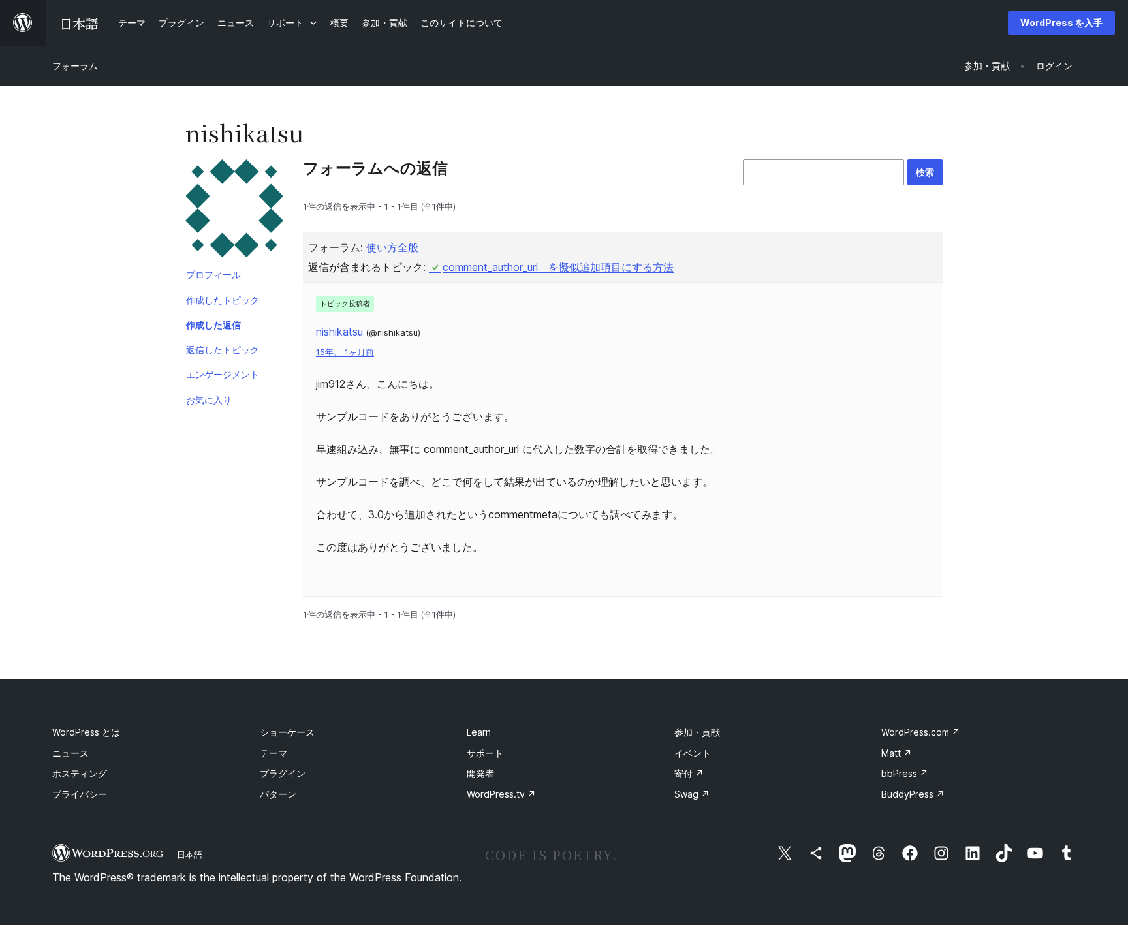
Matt (896, 753)
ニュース (70, 753)
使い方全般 (392, 247)
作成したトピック (222, 300)
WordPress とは (86, 732)
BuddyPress (913, 794)
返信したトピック (222, 349)
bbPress (904, 773)
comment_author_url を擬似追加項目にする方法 (558, 267)
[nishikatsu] (234, 210)
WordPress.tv (501, 794)
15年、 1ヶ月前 (345, 352)
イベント (692, 753)
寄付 (689, 773)
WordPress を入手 (1061, 22)
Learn (479, 732)
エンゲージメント (222, 374)
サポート (485, 753)
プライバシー (79, 794)
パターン (278, 794)
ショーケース (287, 732)
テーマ (273, 753)
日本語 (189, 854)
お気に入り (209, 399)
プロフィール (213, 274)
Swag (692, 794)
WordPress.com (920, 732)
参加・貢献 (697, 732)
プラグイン (283, 773)
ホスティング (79, 773)
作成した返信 (213, 324)
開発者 (480, 773)
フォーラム (75, 65)
